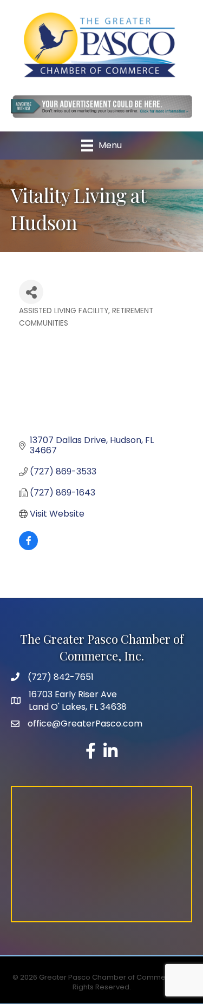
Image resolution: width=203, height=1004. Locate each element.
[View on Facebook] (28, 547)
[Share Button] (31, 292)
